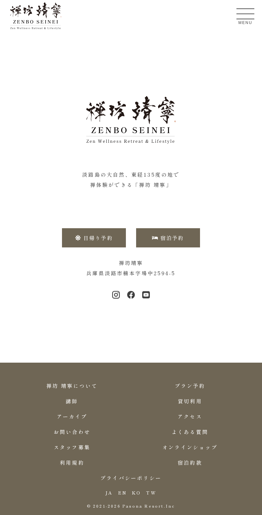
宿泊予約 (172, 238)
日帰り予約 (98, 238)
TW (151, 492)
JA (109, 492)
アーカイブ (72, 416)
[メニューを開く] (245, 14)
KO (136, 492)
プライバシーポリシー (131, 478)
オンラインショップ (190, 447)
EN (122, 492)
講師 (72, 401)
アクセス (190, 416)
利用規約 (72, 462)
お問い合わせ (72, 432)
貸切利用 (190, 401)
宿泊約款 (190, 462)
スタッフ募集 (72, 447)
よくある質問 (190, 432)
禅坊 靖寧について (72, 386)
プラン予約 (190, 386)
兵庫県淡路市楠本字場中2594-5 (130, 273)
